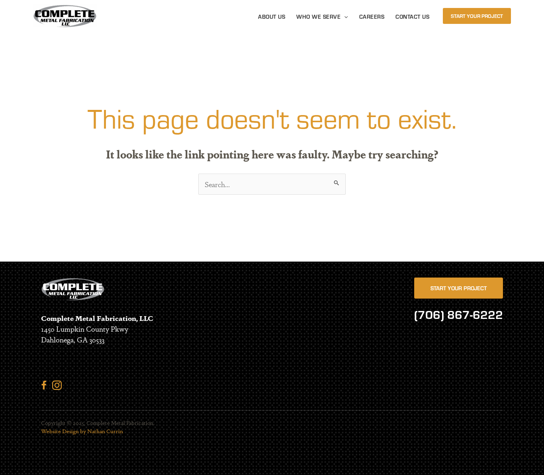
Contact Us (412, 16)
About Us (271, 16)
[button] (344, 16)
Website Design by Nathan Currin (82, 431)
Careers (372, 16)
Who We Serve (318, 16)
